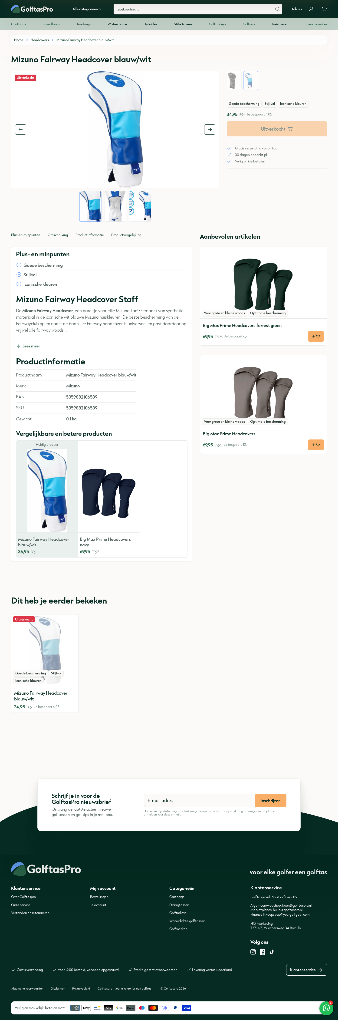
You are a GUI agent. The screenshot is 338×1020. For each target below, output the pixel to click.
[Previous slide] (20, 129)
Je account (98, 905)
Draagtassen (179, 905)
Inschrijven (271, 800)
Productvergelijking (126, 235)
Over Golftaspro (23, 897)
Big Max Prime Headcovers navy (105, 542)
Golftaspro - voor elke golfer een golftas (124, 988)
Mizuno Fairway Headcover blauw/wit (43, 542)
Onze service (20, 905)
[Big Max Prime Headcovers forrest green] (263, 282)
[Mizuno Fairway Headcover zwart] (234, 80)
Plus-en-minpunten (25, 235)
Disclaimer (58, 988)
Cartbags (176, 897)
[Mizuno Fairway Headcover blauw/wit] (44, 650)
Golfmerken (178, 929)
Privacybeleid (81, 988)
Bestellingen (99, 897)
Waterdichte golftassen (187, 921)
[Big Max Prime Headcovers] (263, 391)
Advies (297, 9)
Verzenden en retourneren (30, 913)
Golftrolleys (177, 913)
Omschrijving (58, 235)
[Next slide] (209, 129)
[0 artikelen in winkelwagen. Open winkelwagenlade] (324, 9)
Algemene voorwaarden (27, 988)
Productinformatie (89, 235)
